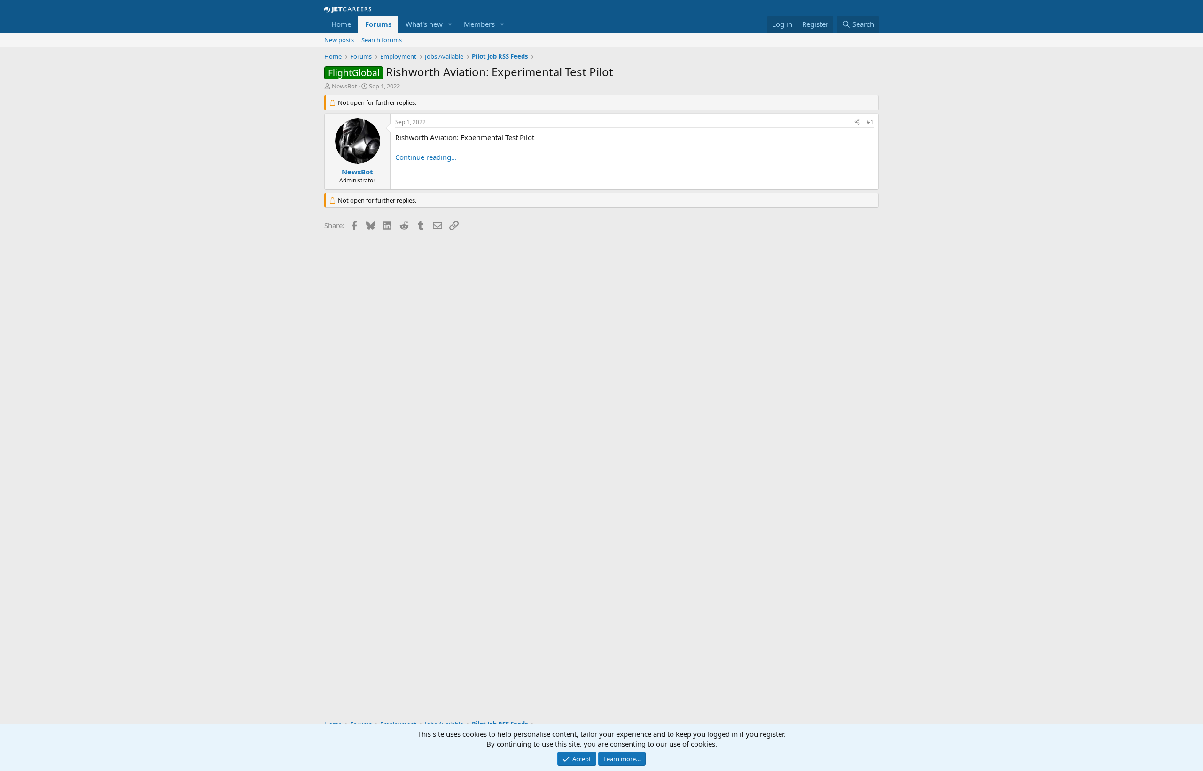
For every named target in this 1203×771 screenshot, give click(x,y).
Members (479, 24)
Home (341, 24)
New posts (339, 40)
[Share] (857, 122)
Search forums (381, 40)
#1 (870, 122)
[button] (450, 24)
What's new (424, 24)
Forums (378, 24)
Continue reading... (426, 157)
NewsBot (344, 86)
